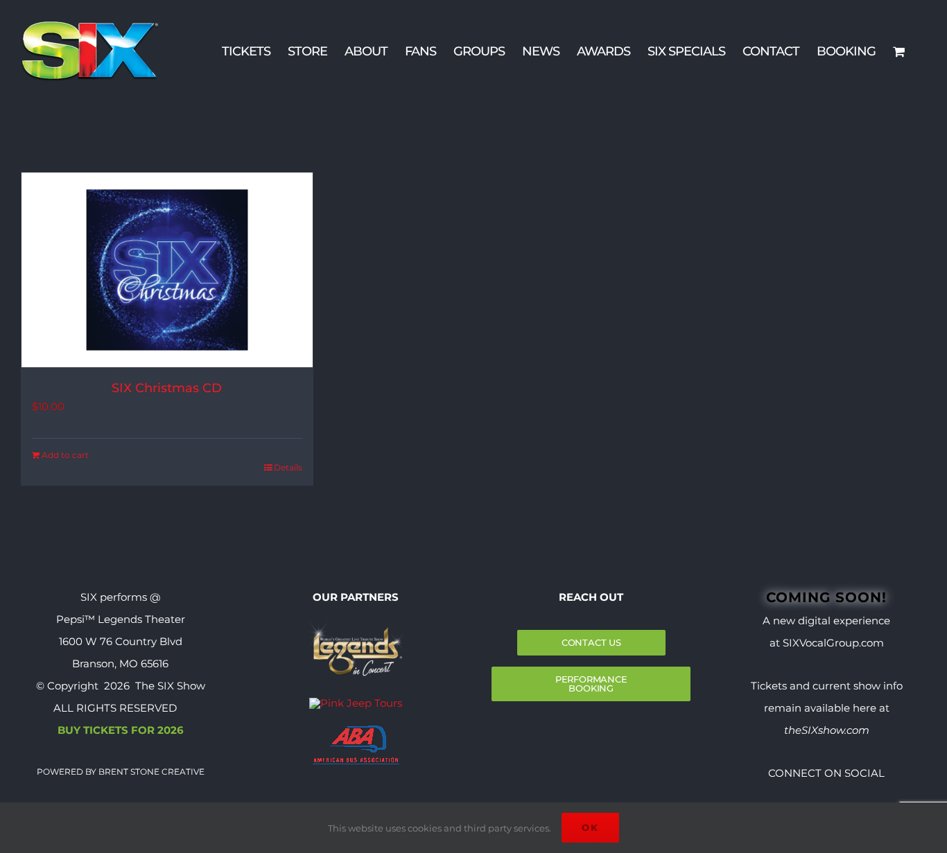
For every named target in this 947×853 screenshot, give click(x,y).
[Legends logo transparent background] (356, 624)
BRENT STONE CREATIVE (150, 771)
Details (288, 467)
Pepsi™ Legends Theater (120, 619)
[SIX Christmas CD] (167, 270)
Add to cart (65, 455)
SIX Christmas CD (167, 388)
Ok (590, 827)
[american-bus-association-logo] (356, 730)
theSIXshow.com (826, 730)
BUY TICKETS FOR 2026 (121, 730)
